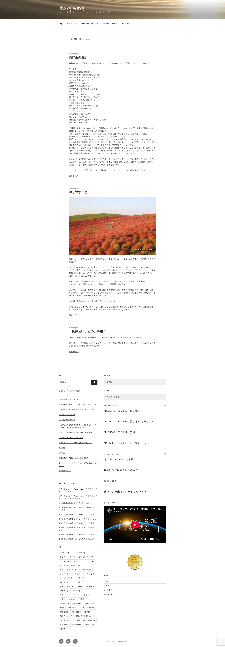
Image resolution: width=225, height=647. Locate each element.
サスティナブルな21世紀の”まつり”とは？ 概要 (77, 409)
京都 (72, 599)
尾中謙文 (89, 603)
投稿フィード (109, 586)
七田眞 (86, 595)
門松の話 (62, 448)
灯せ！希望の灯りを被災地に (83, 616)
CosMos (64, 553)
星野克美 (72, 608)
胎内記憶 (76, 624)
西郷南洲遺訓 (78, 57)
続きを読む (74, 176)
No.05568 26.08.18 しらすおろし (125, 442)
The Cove (65, 557)
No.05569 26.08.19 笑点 (119, 432)
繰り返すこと (78, 192)
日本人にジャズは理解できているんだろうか (75, 432)
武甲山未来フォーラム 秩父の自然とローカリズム (78, 404)
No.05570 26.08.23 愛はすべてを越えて (129, 421)
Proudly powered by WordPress (115, 641)
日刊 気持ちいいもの (89, 24)
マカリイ (64, 591)
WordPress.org (109, 594)
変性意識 (76, 603)
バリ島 (80, 578)
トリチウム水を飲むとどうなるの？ (72, 514)
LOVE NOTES (78, 553)
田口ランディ (66, 620)
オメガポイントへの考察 (118, 459)
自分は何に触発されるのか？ (121, 470)
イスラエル (77, 561)
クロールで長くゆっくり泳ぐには (71, 438)
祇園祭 (91, 620)
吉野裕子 (64, 603)
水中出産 (62, 453)
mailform (125, 24)
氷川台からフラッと (109, 24)
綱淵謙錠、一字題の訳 (67, 415)
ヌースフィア (66, 578)
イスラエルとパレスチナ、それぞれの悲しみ (75, 443)
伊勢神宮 (82, 599)
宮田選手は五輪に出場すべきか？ (71, 503)
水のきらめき (72, 8)
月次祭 (90, 608)
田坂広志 (80, 620)
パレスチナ (65, 582)
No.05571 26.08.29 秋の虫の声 (123, 410)
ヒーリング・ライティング (111, 454)
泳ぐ (87, 612)
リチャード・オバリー (69, 595)
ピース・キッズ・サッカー (71, 586)
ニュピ (91, 574)
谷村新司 (89, 624)
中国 (63, 599)
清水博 (64, 616)
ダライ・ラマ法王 (68, 570)
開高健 (64, 629)
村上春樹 (64, 612)
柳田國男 (76, 612)
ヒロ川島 (78, 582)
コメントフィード (110, 590)
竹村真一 (64, 624)
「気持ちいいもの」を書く (87, 331)
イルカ (90, 561)
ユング (76, 591)
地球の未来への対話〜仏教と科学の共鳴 (73, 458)
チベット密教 (85, 570)
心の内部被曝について (67, 420)
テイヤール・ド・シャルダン (72, 574)
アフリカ (64, 561)
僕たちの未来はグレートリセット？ (125, 491)
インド (64, 565)
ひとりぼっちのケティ (83, 557)
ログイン (107, 581)
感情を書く (110, 480)
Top (60, 24)
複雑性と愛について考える (69, 399)
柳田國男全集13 (65, 471)
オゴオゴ (75, 565)
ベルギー (90, 586)
